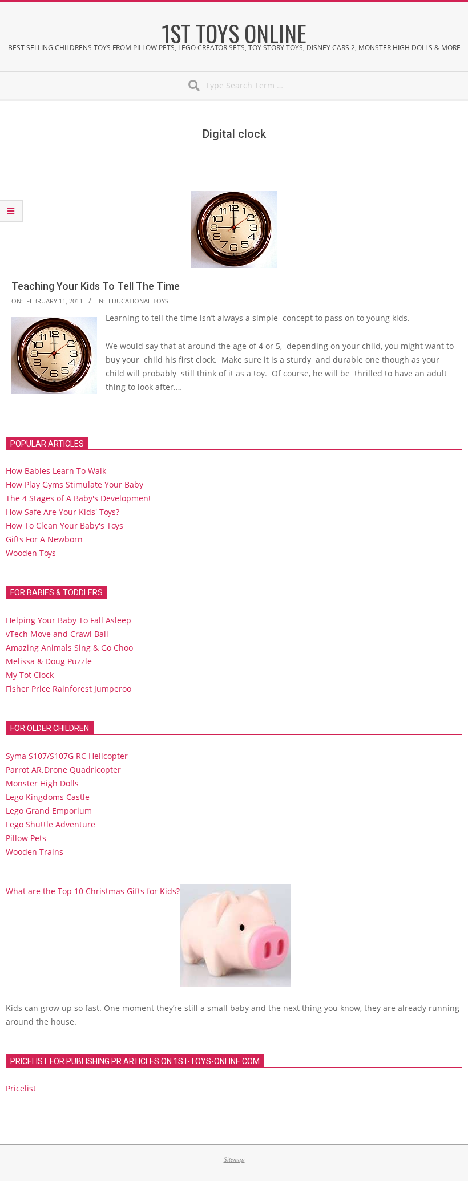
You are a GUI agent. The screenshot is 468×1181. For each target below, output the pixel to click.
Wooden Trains (34, 851)
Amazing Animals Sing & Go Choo (69, 647)
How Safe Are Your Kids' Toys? (62, 511)
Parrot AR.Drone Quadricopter (63, 769)
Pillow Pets (26, 838)
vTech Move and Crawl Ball (57, 633)
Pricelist (21, 1088)
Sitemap (234, 1159)
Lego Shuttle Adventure (50, 824)
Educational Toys (138, 301)
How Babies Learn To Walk (56, 470)
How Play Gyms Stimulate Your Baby (74, 484)
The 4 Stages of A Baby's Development (78, 498)
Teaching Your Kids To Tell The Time (95, 286)
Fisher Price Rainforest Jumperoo (68, 688)
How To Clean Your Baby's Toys (64, 525)
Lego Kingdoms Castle (48, 797)
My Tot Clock (30, 674)
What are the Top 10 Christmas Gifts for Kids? (93, 891)
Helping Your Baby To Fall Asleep (68, 620)
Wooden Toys (31, 552)
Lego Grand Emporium (49, 810)
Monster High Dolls (42, 783)
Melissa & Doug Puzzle (49, 661)
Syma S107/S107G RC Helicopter (67, 755)
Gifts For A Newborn (44, 539)
